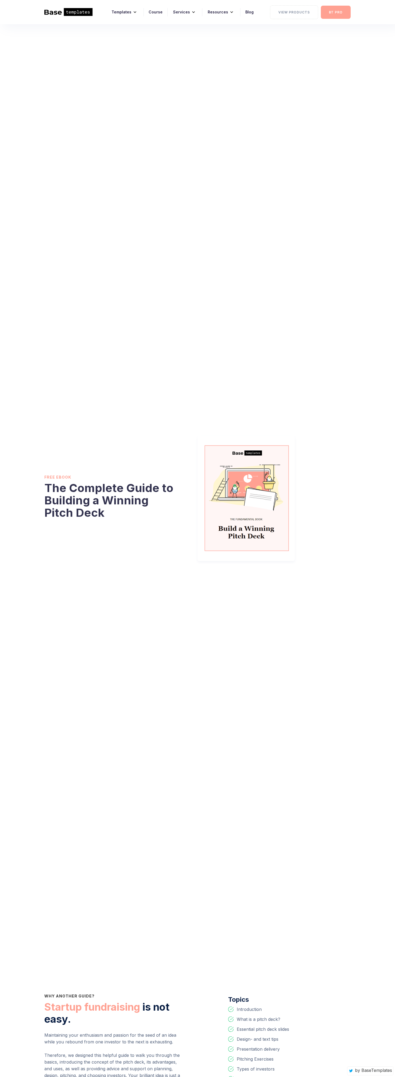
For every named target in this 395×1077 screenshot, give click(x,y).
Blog (249, 12)
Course (156, 12)
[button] (122, 12)
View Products (294, 12)
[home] (71, 12)
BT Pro (336, 12)
